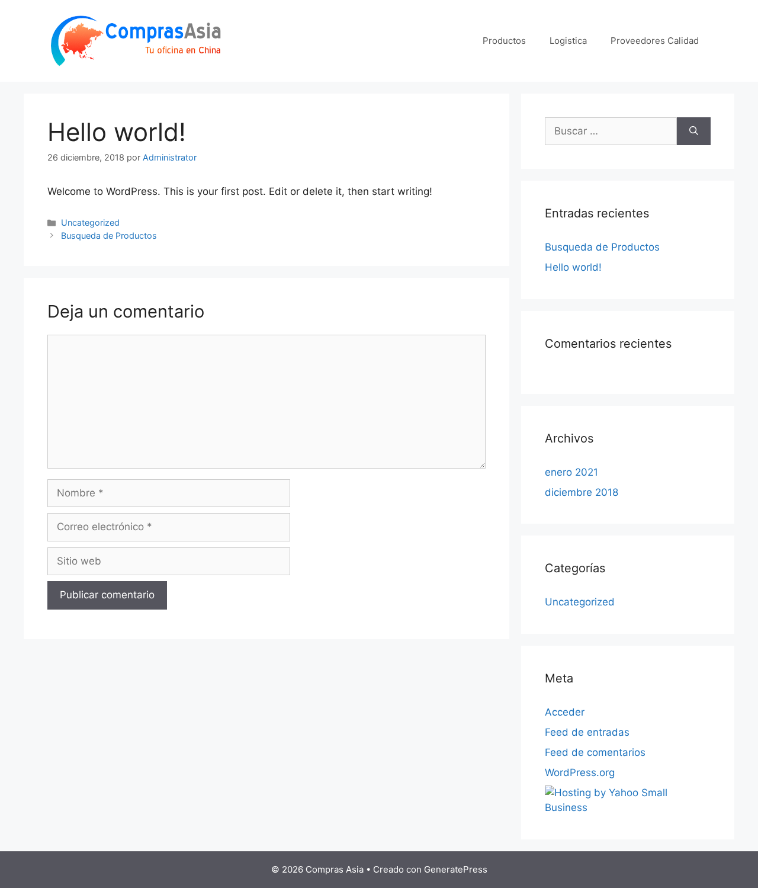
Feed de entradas (587, 732)
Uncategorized (90, 222)
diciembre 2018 (581, 492)
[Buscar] (694, 131)
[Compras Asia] (136, 40)
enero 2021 (571, 472)
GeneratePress (455, 869)
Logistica (568, 40)
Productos (504, 40)
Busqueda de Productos (109, 235)
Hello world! (573, 267)
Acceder (564, 712)
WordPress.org (580, 772)
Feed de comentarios (595, 752)
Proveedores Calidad (655, 40)
